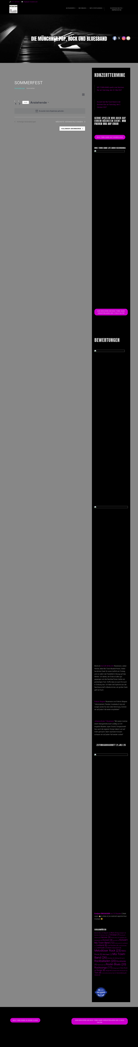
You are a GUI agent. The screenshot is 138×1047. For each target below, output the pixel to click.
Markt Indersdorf (114, 948)
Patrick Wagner (99, 701)
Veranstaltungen (19, 88)
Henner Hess (115, 937)
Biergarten (107, 933)
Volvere (97, 975)
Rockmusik (101, 965)
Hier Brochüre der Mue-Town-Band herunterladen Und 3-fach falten (111, 312)
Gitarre (97, 937)
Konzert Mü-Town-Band (111, 941)
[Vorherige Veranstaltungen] (15, 104)
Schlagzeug (116, 968)
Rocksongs (103, 967)
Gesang (122, 935)
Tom (97, 973)
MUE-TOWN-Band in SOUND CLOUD (25, 1020)
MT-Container (96, 8)
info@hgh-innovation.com (30, 2)
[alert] (49, 111)
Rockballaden (105, 961)
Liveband (101, 945)
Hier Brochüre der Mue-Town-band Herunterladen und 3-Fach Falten (99, 1021)
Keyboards (123, 937)
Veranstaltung (121, 973)
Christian (114, 935)
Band (96, 933)
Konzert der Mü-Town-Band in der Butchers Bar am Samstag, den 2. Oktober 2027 (109, 104)
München (110, 958)
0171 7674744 (15, 2)
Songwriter (110, 970)
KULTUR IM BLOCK (107, 666)
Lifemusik (118, 943)
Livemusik (101, 947)
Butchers (97, 935)
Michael (107, 954)
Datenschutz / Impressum (116, 9)
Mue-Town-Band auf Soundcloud (110, 137)
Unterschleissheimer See (109, 973)
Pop (123, 958)
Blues (114, 933)
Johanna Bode (99, 721)
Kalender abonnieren (71, 129)
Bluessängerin (121, 933)
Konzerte (70, 8)
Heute (25, 102)
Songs (101, 970)
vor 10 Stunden (115, 914)
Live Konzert (112, 945)
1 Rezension (109, 721)
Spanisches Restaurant (120, 970)
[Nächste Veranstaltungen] (19, 104)
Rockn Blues (116, 964)
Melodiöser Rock (107, 950)
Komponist (98, 940)
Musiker (82, 8)
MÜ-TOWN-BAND (34, 9)
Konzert (108, 940)
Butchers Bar (105, 935)
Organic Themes (72, 1042)
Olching (118, 958)
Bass (101, 933)
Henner (106, 937)
